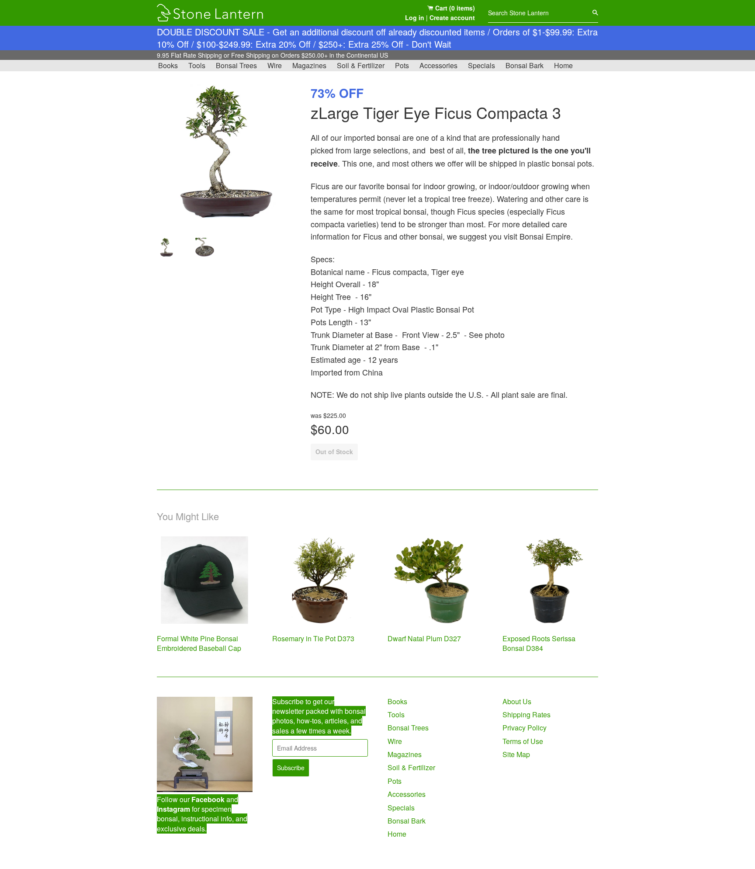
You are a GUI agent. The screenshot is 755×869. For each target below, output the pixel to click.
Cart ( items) (454, 7)
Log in (414, 17)
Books (168, 65)
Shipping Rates (526, 714)
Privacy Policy (524, 728)
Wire (274, 65)
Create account (452, 17)
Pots (402, 65)
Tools (196, 65)
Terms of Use (522, 741)
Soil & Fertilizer (360, 65)
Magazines (309, 65)
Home (563, 65)
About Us (516, 701)
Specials (481, 65)
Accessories (438, 65)
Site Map (516, 754)
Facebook (208, 799)
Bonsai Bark (525, 65)
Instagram (173, 809)
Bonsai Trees (236, 65)
